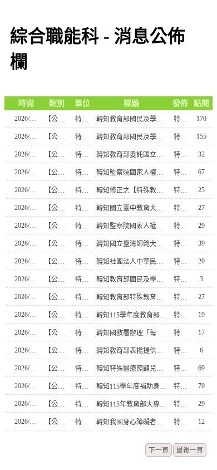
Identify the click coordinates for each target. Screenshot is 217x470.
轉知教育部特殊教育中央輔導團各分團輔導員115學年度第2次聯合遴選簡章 (131, 297)
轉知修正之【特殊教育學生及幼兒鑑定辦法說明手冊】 (131, 190)
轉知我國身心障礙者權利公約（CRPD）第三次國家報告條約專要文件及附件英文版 (131, 422)
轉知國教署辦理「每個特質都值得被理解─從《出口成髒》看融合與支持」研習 (131, 333)
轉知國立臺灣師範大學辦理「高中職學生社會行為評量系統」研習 (131, 244)
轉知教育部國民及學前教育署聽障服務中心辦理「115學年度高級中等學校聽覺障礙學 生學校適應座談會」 (131, 137)
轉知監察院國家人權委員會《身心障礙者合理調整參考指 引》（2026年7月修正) (131, 173)
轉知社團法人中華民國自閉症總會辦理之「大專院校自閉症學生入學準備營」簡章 (131, 262)
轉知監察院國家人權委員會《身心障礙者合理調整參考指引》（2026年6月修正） (131, 226)
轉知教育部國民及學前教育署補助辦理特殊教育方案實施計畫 (131, 279)
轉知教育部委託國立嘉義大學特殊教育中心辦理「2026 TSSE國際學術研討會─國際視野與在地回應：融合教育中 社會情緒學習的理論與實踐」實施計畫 (131, 155)
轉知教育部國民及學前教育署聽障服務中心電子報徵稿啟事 (131, 119)
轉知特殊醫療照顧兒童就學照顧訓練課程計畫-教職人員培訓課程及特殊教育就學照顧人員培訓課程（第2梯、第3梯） (131, 369)
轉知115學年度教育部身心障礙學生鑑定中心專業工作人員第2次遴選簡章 (131, 315)
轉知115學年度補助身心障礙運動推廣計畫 (131, 386)
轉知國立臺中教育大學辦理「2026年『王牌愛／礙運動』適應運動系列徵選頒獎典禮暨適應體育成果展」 (131, 208)
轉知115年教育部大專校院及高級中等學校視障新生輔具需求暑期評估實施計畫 (131, 404)
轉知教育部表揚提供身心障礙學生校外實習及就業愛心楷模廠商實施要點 (131, 351)
